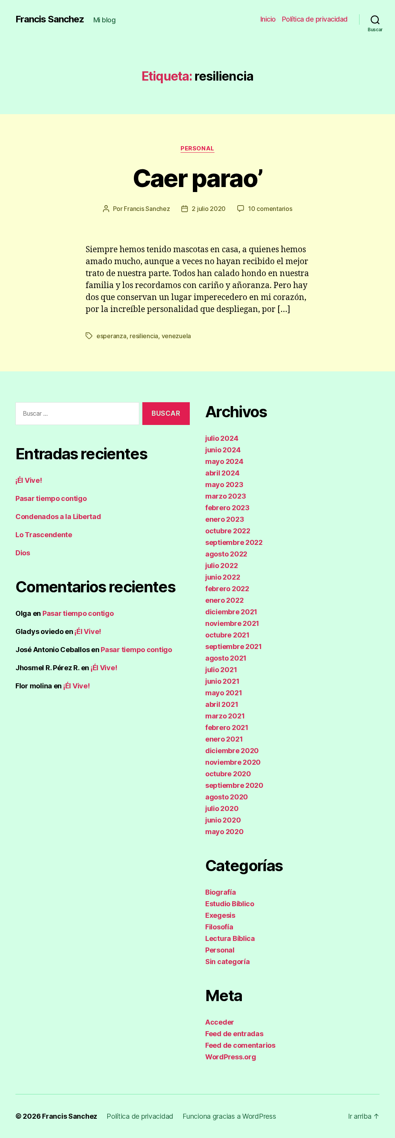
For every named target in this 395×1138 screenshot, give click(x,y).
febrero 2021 (226, 727)
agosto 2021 (225, 658)
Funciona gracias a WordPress (229, 1116)
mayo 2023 (224, 484)
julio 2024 (221, 438)
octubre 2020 (228, 774)
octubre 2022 (227, 531)
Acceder (219, 1022)
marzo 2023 (225, 496)
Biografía (220, 892)
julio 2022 (221, 565)
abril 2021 (221, 704)
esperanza (111, 336)
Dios (22, 553)
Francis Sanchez (49, 19)
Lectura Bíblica (230, 938)
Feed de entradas (234, 1034)
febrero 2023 (227, 508)
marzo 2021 (225, 716)
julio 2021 (221, 670)
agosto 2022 (226, 554)
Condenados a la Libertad (58, 517)
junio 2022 (222, 577)
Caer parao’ (198, 178)
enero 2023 (224, 519)
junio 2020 (223, 820)
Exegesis (220, 915)
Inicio (268, 19)
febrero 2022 (227, 589)
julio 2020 (221, 808)
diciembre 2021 (231, 612)
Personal (197, 148)
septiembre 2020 (234, 785)
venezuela (176, 336)
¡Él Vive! (28, 480)
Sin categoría (227, 962)
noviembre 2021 (232, 623)
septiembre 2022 (234, 542)
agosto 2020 (226, 797)
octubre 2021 (227, 635)
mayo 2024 (224, 461)
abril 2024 (222, 473)
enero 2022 (224, 600)
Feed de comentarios (240, 1045)
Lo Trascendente (43, 535)
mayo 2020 (224, 832)
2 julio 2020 (209, 208)
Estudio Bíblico (229, 904)
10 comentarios (270, 208)
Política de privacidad (315, 19)
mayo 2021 (223, 693)
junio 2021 (222, 681)
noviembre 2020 (233, 762)
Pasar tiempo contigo (51, 498)
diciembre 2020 (232, 751)
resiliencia (144, 336)
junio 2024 (222, 450)
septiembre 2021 (233, 646)
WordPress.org (230, 1057)
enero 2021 (224, 739)
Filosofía (219, 927)
